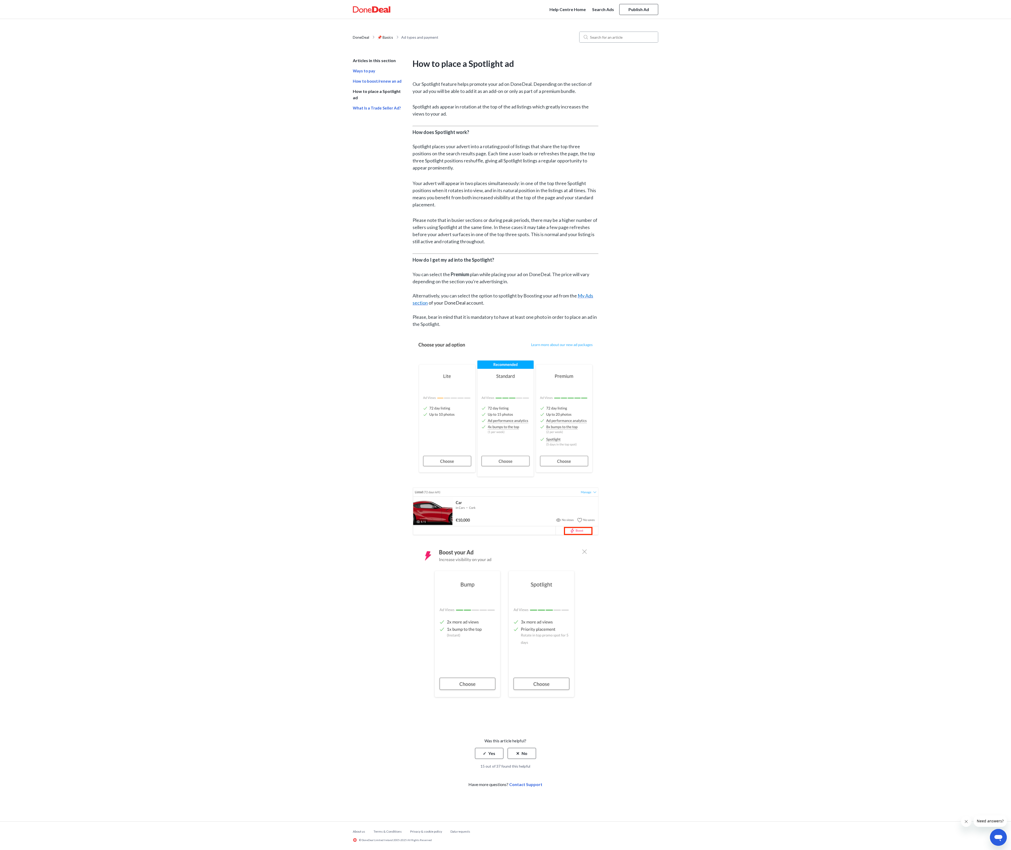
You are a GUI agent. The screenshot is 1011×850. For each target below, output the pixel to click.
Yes (491, 753)
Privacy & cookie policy (426, 831)
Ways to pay (364, 70)
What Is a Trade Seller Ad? (377, 108)
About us (359, 831)
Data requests (460, 831)
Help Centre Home (567, 9)
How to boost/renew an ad (377, 81)
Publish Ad (638, 9)
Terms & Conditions (388, 831)
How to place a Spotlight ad (377, 94)
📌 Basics (385, 37)
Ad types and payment (419, 37)
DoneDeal (361, 37)
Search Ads (603, 9)
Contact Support (525, 784)
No (524, 753)
